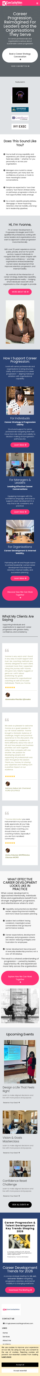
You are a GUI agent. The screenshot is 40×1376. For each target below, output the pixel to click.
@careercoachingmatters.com (20, 1323)
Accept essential (20, 1370)
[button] (37, 3)
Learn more (6, 1357)
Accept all (20, 1365)
